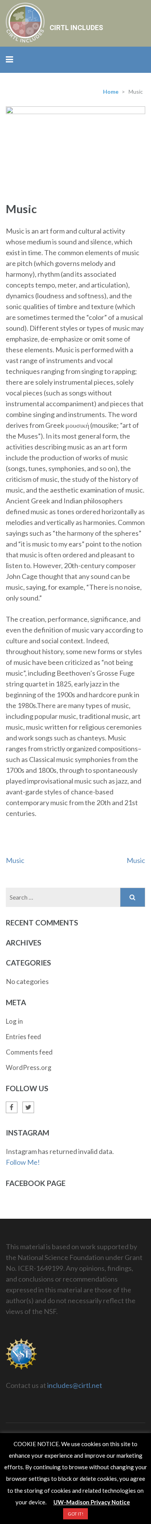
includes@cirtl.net (74, 1385)
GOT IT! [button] (75, 1513)
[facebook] (11, 1107)
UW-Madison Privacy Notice (91, 1502)
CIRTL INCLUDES (76, 28)
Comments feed (29, 1052)
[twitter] (28, 1107)
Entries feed (23, 1037)
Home (110, 91)
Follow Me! (23, 1162)
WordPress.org (28, 1067)
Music (15, 860)
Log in (14, 1021)
